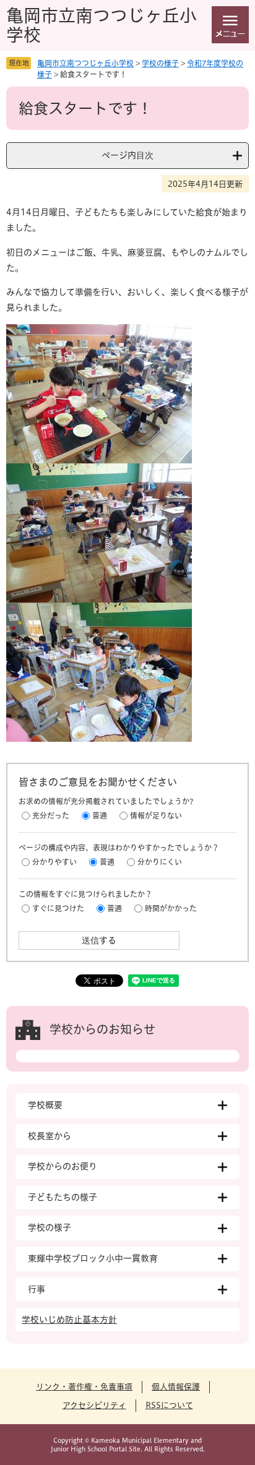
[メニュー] (230, 24)
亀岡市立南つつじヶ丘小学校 (85, 63)
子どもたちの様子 (62, 1197)
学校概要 (45, 1105)
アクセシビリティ (94, 1405)
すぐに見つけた (58, 908)
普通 (99, 815)
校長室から (49, 1136)
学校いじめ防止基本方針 (69, 1319)
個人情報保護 (176, 1387)
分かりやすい (54, 862)
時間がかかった (171, 908)
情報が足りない (156, 815)
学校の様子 (160, 63)
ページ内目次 (127, 155)
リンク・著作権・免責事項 (84, 1387)
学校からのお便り (62, 1166)
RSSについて (169, 1405)
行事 (36, 1289)
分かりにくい (159, 862)
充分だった (50, 815)
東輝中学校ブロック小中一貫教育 (93, 1258)
